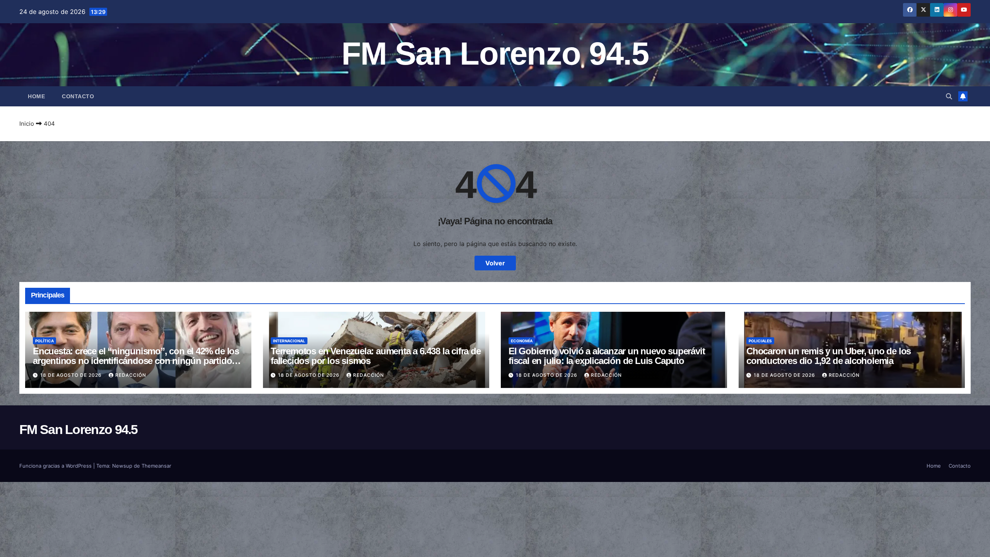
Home (36, 96)
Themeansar (156, 466)
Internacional (289, 340)
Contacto (78, 96)
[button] (949, 96)
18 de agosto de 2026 (71, 375)
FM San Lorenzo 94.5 (495, 54)
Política (44, 340)
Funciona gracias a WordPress (56, 466)
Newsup (122, 466)
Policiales (760, 340)
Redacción (130, 375)
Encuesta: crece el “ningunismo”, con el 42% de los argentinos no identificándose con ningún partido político (136, 361)
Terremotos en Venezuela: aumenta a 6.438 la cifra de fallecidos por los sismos (376, 356)
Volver (495, 263)
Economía (522, 340)
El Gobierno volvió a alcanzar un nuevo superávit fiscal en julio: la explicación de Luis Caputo (607, 356)
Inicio (26, 123)
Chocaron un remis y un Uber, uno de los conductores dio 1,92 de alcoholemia (828, 356)
